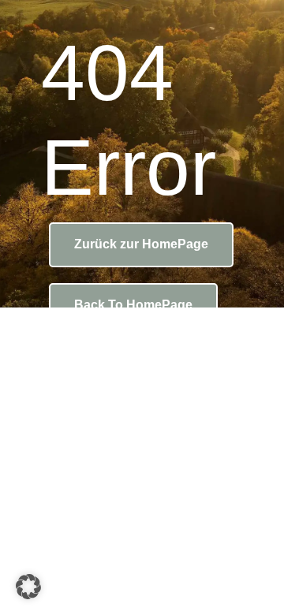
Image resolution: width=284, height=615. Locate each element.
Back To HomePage (133, 304)
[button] (28, 586)
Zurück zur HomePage (141, 244)
